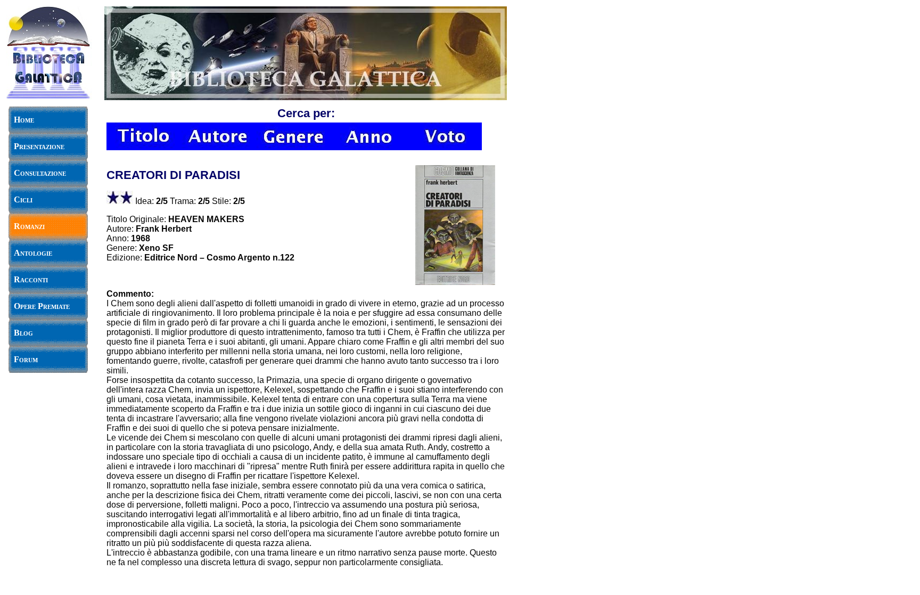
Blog (23, 332)
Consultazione (40, 172)
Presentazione (39, 146)
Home (24, 119)
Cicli (23, 199)
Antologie (33, 252)
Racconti (31, 279)
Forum (26, 359)
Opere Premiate (42, 306)
